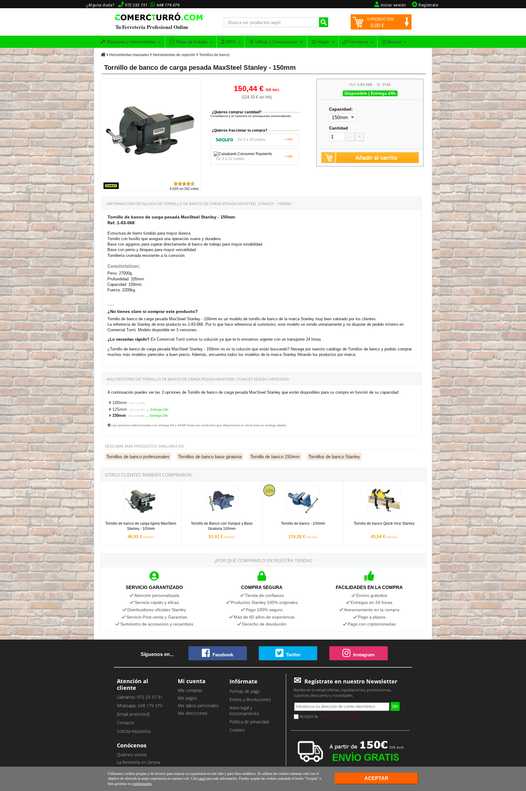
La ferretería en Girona (138, 762)
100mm (128, 402)
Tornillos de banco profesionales (138, 456)
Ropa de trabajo (191, 41)
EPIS (230, 41)
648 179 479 (168, 5)
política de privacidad (338, 716)
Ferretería (357, 41)
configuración (142, 784)
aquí (202, 778)
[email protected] (133, 714)
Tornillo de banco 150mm (275, 456)
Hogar (322, 41)
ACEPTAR (376, 778)
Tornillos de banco (214, 55)
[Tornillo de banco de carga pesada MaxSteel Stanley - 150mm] (150, 177)
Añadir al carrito (376, 157)
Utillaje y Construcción (276, 41)
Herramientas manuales (129, 55)
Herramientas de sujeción (174, 55)
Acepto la (328, 716)
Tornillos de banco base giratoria (210, 456)
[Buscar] (323, 22)
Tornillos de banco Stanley (334, 456)
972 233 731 (136, 5)
